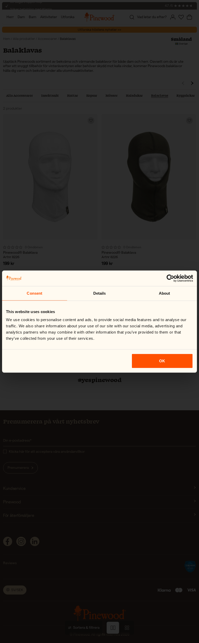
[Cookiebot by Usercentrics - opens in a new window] (170, 278)
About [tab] (164, 293)
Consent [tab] (34, 293)
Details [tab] (99, 293)
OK (162, 361)
